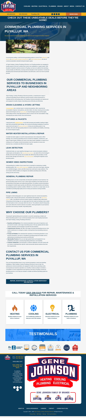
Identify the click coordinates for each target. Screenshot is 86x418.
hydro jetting (23, 111)
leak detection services (28, 153)
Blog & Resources (32, 408)
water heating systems (36, 59)
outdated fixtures (19, 122)
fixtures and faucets (23, 126)
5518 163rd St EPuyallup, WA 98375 (17, 366)
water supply (14, 59)
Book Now (74, 14)
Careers (43, 408)
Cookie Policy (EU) (62, 408)
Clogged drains (9, 108)
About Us (21, 408)
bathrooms (44, 57)
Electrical (43, 6)
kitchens (8, 59)
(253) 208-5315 (33, 293)
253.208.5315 (19, 356)
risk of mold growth (28, 156)
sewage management (23, 59)
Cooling (27, 6)
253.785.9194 (19, 358)
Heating (34, 6)
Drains (60, 6)
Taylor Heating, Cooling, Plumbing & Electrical (44, 411)
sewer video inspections (22, 167)
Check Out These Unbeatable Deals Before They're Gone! (43, 18)
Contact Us (79, 6)
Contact (51, 408)
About (66, 6)
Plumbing (52, 6)
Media (72, 6)
